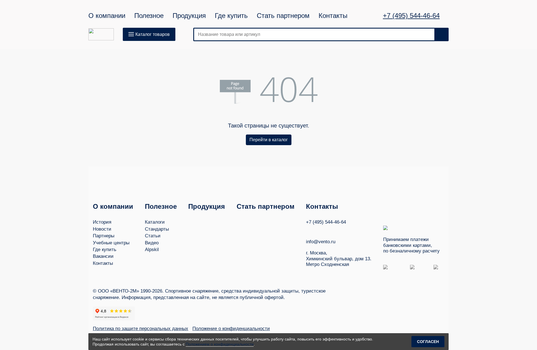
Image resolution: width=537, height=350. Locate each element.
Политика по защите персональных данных (140, 328)
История (102, 222)
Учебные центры (111, 242)
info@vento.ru (320, 241)
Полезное (149, 15)
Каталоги (155, 222)
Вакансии (103, 256)
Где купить (231, 15)
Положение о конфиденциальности (231, 328)
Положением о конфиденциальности (220, 344)
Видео (152, 242)
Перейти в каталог (268, 139)
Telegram (329, 230)
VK (308, 230)
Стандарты (157, 229)
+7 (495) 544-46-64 (411, 15)
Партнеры (103, 235)
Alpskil (152, 249)
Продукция (189, 15)
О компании (106, 15)
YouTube (319, 230)
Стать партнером (283, 15)
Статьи (153, 235)
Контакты (333, 15)
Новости (102, 229)
